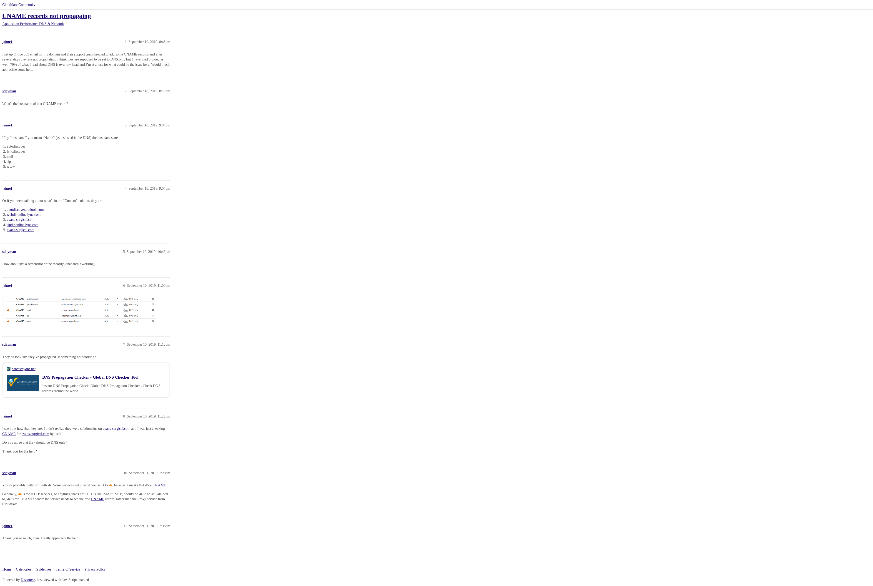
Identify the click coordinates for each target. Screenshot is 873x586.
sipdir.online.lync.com (22, 225)
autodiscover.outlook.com (25, 209)
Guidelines (43, 569)
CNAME (9, 434)
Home (7, 569)
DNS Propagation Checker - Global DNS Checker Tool (90, 377)
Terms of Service (68, 569)
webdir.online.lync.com (23, 214)
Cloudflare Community (18, 5)
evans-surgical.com (20, 219)
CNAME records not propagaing (46, 15)
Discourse (28, 580)
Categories (23, 569)
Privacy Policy (95, 569)
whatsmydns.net (23, 369)
